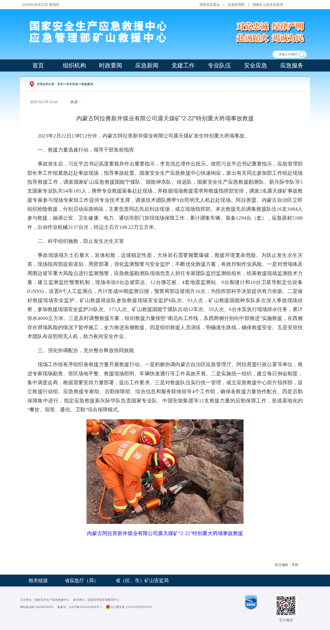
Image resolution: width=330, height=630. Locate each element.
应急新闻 (146, 65)
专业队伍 (219, 65)
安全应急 (255, 65)
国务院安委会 (210, 5)
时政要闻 (110, 65)
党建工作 (183, 65)
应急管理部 (236, 5)
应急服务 (291, 65)
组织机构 (74, 65)
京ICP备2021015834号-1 (85, 607)
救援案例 (87, 84)
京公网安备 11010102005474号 (131, 607)
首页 (38, 65)
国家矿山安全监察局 (268, 5)
